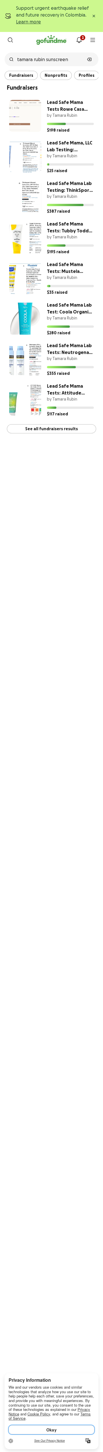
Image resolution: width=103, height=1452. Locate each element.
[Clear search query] (89, 59)
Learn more (28, 21)
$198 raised (58, 130)
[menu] (92, 40)
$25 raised (57, 170)
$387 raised (58, 211)
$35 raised (57, 292)
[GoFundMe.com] (51, 40)
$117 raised (57, 414)
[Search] (10, 40)
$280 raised (58, 333)
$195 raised (58, 252)
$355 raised (58, 373)
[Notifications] (79, 40)
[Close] (93, 16)
